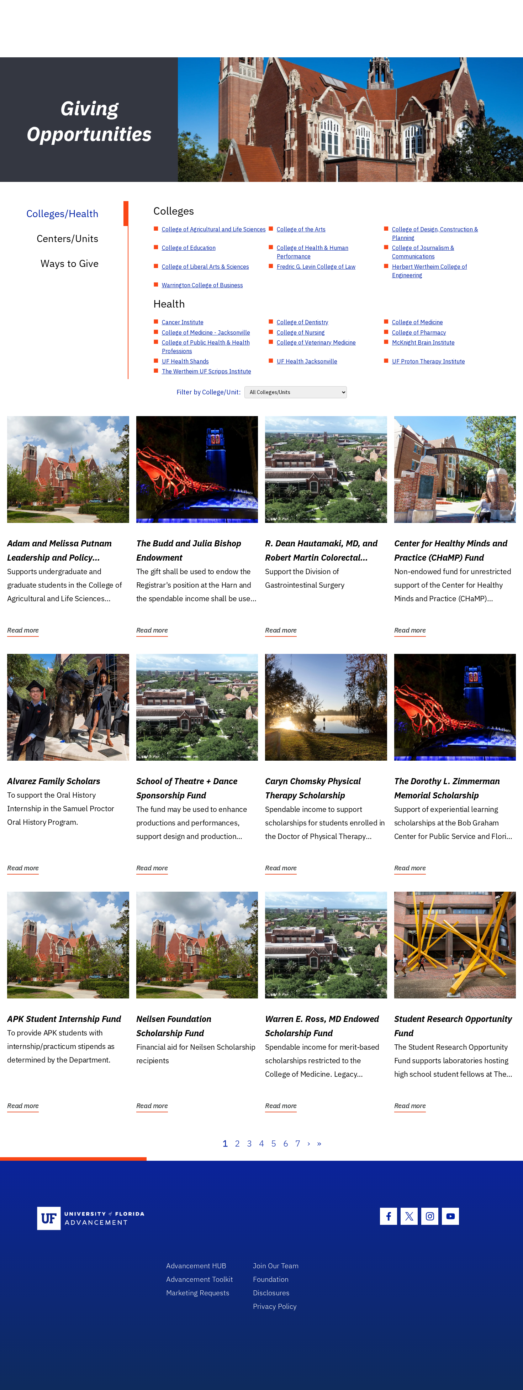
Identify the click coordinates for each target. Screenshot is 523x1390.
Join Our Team (276, 1265)
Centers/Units (68, 238)
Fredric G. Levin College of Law (316, 266)
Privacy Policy (275, 1306)
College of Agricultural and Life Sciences (214, 229)
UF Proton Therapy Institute (428, 361)
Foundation (271, 1279)
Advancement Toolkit (199, 1279)
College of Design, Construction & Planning (435, 233)
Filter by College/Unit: (208, 392)
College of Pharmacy (419, 332)
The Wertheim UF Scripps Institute (206, 371)
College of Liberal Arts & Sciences (205, 266)
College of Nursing (301, 332)
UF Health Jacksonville (307, 361)
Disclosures (271, 1292)
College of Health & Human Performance (312, 252)
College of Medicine (417, 322)
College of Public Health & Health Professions (206, 347)
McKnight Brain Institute (423, 342)
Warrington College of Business (202, 285)
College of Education (189, 247)
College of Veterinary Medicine (316, 342)
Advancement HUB (196, 1265)
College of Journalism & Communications (423, 252)
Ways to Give (70, 263)
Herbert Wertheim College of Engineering (429, 271)
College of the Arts (301, 229)
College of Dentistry (302, 322)
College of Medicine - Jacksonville (206, 332)
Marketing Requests (197, 1292)
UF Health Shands (185, 361)
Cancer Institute (183, 322)
